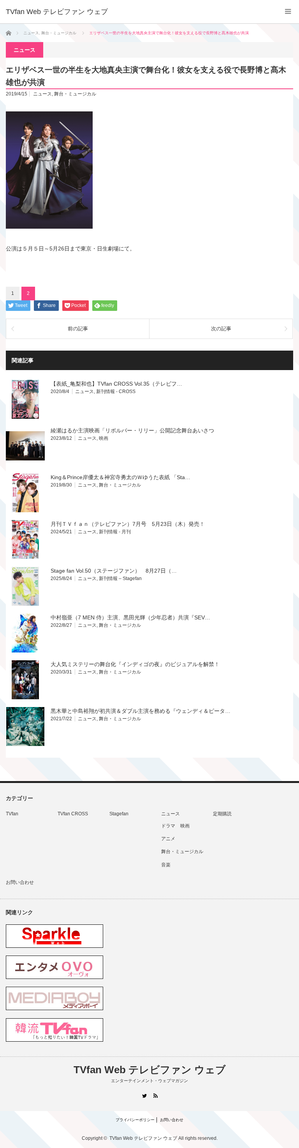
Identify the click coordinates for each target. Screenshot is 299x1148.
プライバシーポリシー (135, 1120)
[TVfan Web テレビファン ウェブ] (57, 11)
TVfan (12, 813)
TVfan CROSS (73, 813)
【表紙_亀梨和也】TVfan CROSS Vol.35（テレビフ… (116, 384)
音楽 (166, 865)
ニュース (42, 94)
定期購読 (222, 813)
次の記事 (221, 329)
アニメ (168, 838)
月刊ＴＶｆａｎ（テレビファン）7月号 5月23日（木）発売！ (128, 524)
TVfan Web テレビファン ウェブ (150, 1070)
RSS (155, 1095)
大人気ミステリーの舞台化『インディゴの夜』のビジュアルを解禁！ (135, 664)
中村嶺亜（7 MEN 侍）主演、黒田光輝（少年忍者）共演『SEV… (130, 617)
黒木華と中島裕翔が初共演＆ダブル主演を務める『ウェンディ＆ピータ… (140, 711)
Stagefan (118, 813)
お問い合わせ (20, 882)
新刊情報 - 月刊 (115, 531)
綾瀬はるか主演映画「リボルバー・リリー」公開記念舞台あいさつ (132, 430)
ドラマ (168, 826)
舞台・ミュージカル (75, 94)
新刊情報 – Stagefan (120, 578)
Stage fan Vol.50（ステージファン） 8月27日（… (114, 571)
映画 (103, 438)
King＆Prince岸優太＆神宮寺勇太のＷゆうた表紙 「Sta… (120, 477)
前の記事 (78, 329)
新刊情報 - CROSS (115, 391)
